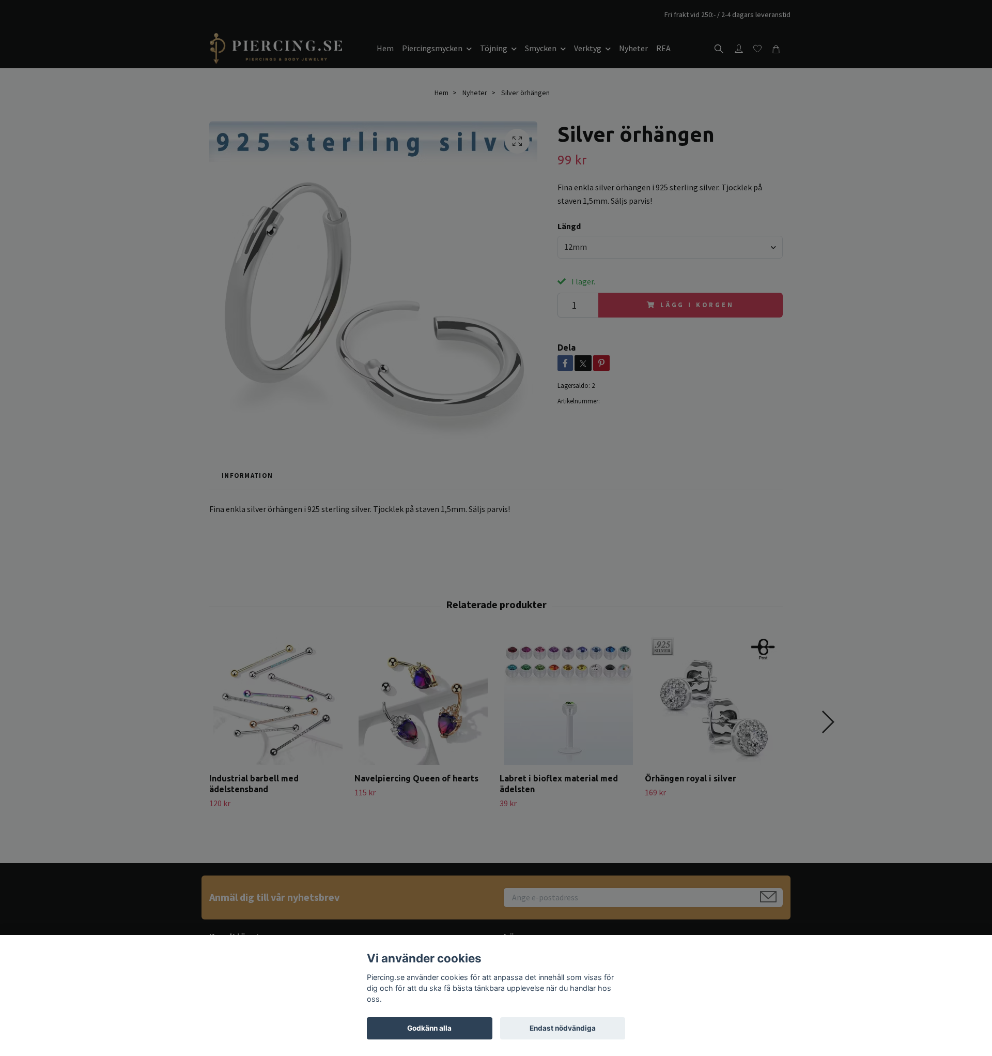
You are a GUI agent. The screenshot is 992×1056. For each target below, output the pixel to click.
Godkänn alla (429, 1028)
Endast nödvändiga (563, 1028)
